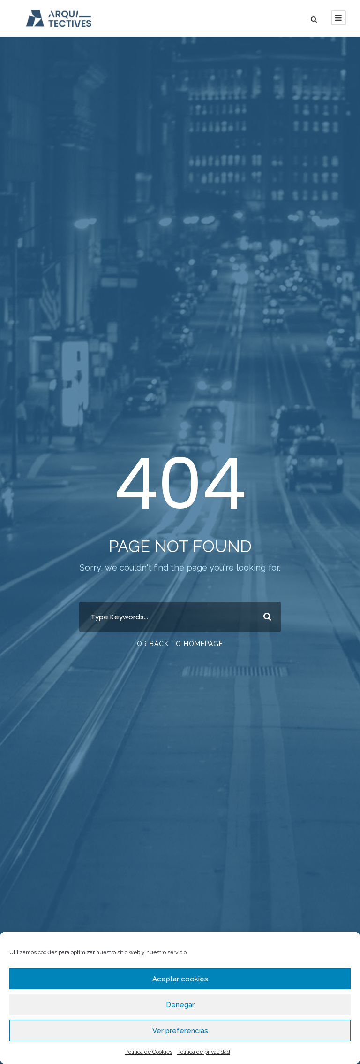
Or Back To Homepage (180, 644)
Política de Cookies (148, 1052)
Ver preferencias (180, 1030)
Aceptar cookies (180, 979)
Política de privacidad (203, 1052)
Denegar (180, 1005)
